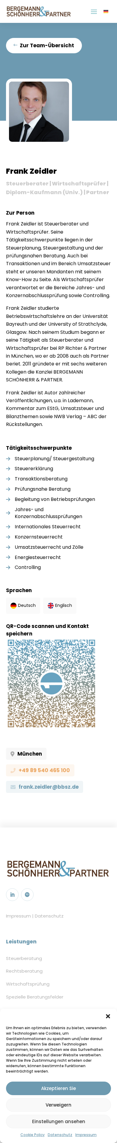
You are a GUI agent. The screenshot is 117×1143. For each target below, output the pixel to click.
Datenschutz (60, 1134)
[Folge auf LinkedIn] (12, 894)
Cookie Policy (32, 1134)
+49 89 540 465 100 (44, 770)
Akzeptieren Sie (58, 1088)
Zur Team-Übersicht (47, 45)
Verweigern (58, 1105)
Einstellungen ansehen (58, 1121)
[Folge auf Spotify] (27, 894)
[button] (108, 1016)
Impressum (86, 1134)
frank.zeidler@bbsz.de (49, 786)
